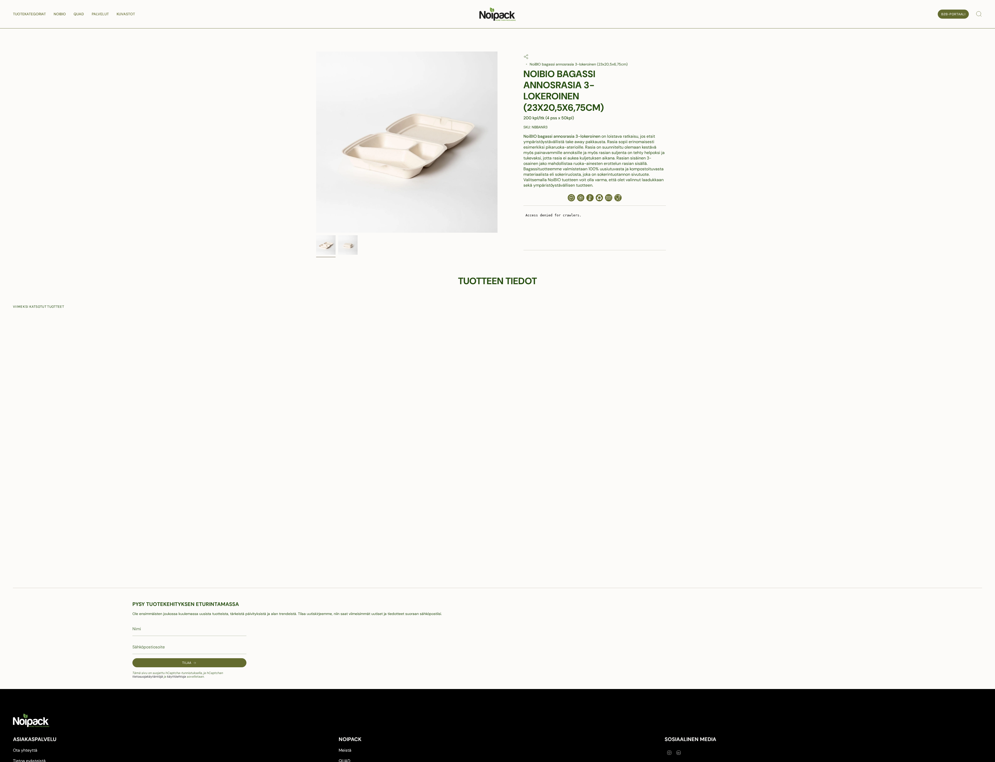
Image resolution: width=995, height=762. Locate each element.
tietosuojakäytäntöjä (147, 677)
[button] (29, 14)
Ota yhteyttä (25, 750)
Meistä (345, 750)
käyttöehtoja (176, 677)
